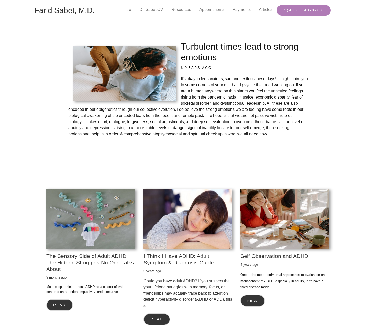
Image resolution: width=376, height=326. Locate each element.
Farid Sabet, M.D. (65, 10)
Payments (242, 9)
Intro (127, 9)
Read (59, 305)
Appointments (211, 9)
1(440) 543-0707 (303, 10)
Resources (181, 9)
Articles (265, 9)
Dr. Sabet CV (151, 9)
